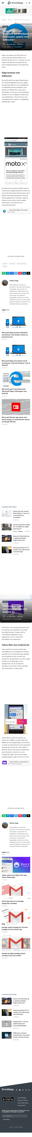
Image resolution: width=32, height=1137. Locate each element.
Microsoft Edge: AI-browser (18, 210)
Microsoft (12, 263)
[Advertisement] (16, 120)
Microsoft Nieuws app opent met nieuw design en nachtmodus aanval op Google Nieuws (16, 419)
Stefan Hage (12, 44)
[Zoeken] (29, 3)
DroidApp (4, 19)
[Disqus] (16, 453)
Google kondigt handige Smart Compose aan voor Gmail (13, 955)
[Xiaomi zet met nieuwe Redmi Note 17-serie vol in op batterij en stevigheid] (7, 513)
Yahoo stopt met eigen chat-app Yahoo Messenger (14, 876)
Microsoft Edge (21, 263)
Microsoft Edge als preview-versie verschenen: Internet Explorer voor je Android (16, 363)
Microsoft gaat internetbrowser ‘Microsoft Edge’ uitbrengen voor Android (14, 391)
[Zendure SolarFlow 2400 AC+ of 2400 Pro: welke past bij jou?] (7, 527)
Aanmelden (6, 1119)
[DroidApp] (15, 3)
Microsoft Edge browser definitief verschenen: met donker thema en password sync (15, 335)
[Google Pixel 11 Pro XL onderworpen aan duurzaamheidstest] (7, 1024)
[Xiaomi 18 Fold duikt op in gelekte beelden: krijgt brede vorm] (7, 538)
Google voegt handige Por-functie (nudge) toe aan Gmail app (15, 928)
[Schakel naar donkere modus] (26, 3)
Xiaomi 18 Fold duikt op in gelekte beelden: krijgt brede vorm (21, 538)
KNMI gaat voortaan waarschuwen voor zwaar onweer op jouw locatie (21, 1035)
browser (5, 263)
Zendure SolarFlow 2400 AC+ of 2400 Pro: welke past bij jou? (21, 527)
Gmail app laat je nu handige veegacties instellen (13, 902)
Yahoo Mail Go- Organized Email (20, 762)
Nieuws (10, 19)
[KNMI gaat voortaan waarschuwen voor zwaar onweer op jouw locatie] (7, 1035)
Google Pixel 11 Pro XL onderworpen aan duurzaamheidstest (20, 1024)
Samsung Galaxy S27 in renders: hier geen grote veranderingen (21, 549)
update (5, 266)
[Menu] (3, 3)
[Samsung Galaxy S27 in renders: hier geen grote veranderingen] (7, 550)
